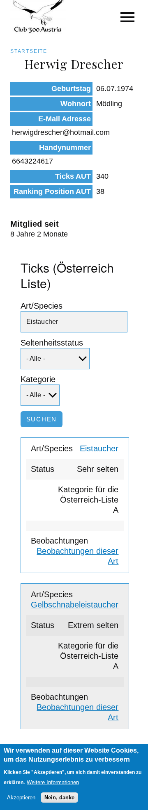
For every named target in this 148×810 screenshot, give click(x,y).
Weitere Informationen (53, 782)
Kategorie (38, 379)
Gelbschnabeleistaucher (74, 604)
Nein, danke (59, 797)
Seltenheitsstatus (52, 342)
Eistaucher (99, 448)
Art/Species (41, 305)
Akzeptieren (21, 797)
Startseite (28, 51)
